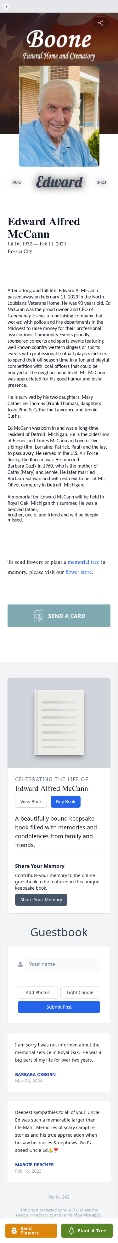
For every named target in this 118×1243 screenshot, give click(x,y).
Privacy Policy (41, 1215)
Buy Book (65, 801)
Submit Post (59, 1007)
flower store (78, 571)
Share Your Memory (41, 900)
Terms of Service (76, 1215)
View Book (31, 801)
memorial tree (83, 561)
